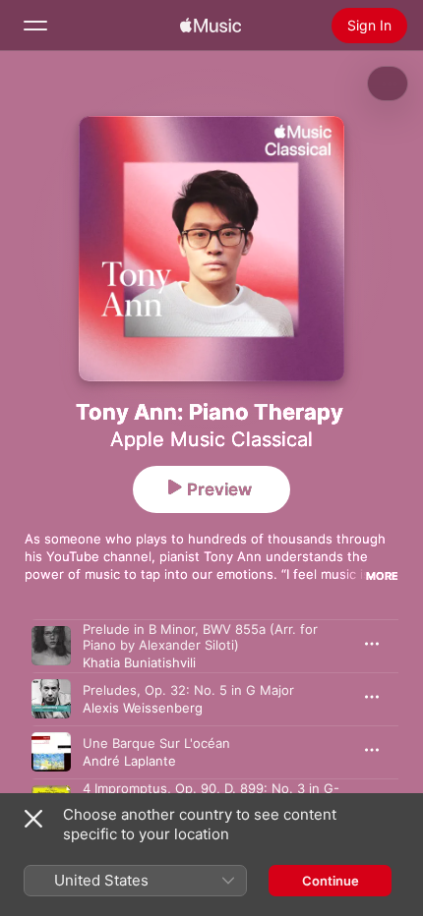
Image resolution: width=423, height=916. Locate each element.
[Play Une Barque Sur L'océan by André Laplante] (51, 752)
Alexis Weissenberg (143, 708)
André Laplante (129, 761)
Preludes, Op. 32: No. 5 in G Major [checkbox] (188, 690)
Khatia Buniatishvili (139, 662)
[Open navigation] (35, 25)
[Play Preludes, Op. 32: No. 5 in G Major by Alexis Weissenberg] (51, 698)
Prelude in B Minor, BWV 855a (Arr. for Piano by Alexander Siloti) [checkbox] (200, 637)
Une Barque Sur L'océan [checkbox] (156, 743)
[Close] (33, 819)
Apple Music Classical (211, 439)
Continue (330, 880)
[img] (210, 25)
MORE (382, 576)
